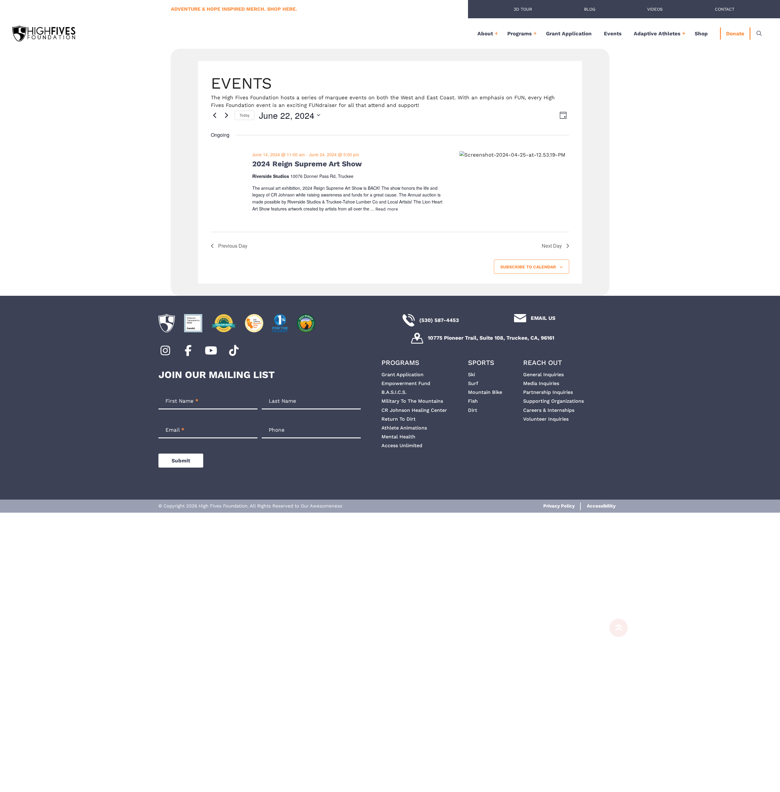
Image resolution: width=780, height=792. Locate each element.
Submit (181, 461)
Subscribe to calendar (528, 266)
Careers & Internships (548, 410)
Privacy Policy (559, 506)
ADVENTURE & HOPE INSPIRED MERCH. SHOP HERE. (234, 9)
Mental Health (398, 437)
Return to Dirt (398, 419)
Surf (473, 383)
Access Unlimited (401, 445)
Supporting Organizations (553, 401)
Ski (471, 374)
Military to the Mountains (412, 401)
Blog (589, 9)
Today (244, 115)
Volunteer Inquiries (546, 419)
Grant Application (569, 33)
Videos (655, 9)
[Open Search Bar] (759, 33)
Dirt (472, 410)
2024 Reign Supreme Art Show (307, 164)
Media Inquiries (541, 383)
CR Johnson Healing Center (414, 410)
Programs (519, 33)
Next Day (552, 245)
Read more (386, 209)
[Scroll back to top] (615, 702)
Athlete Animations (404, 428)
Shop (701, 33)
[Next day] (226, 115)
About (485, 33)
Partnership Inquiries (548, 392)
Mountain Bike (485, 392)
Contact (724, 9)
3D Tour (523, 9)
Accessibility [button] (601, 506)
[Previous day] (214, 115)
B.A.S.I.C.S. (393, 392)
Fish (473, 401)
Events (613, 33)
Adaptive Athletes (657, 33)
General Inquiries (543, 374)
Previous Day (232, 245)
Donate (735, 33)
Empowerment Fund (405, 383)
